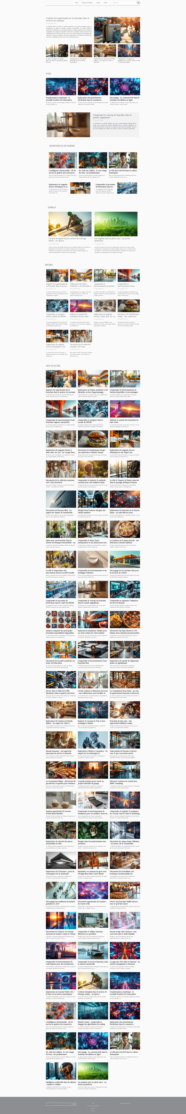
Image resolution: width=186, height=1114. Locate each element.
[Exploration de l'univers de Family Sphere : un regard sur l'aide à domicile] (105, 50)
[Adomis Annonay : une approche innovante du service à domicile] (61, 740)
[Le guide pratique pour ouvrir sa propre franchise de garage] (93, 770)
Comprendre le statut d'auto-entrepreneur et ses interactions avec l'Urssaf (92, 542)
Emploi (98, 2)
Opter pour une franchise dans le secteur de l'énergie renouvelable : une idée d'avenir (61, 542)
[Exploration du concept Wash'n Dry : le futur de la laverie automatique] (61, 980)
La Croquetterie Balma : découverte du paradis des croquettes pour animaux (61, 782)
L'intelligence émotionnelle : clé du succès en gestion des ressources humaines (62, 172)
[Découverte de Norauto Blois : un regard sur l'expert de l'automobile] (61, 499)
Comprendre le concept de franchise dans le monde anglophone (78, 60)
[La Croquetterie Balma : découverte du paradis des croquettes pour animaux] (61, 770)
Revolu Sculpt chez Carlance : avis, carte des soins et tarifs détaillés (123, 933)
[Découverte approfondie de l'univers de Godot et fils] (93, 890)
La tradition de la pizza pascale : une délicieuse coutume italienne (124, 541)
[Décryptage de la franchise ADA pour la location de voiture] (125, 559)
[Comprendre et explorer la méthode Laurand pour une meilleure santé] (93, 469)
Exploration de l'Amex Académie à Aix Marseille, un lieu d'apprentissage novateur (81, 287)
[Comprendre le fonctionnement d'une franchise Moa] (93, 649)
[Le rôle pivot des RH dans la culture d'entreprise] (123, 160)
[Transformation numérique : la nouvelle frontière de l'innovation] (61, 86)
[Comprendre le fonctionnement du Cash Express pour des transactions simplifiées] (61, 950)
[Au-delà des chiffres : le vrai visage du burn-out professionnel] (93, 160)
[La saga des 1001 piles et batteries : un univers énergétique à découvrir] (125, 950)
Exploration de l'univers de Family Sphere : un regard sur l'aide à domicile (104, 60)
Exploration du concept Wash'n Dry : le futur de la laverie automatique (60, 993)
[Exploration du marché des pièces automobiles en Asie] (61, 830)
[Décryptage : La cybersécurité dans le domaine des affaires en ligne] (125, 86)
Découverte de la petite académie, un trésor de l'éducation (60, 662)
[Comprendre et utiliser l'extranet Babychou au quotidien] (93, 920)
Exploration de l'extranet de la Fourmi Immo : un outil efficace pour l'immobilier (124, 512)
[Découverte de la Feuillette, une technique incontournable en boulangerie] (125, 860)
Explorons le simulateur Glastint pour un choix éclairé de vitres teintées (92, 632)
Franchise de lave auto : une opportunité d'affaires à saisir (121, 722)
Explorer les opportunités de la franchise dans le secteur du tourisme (56, 286)
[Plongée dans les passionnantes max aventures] (93, 830)
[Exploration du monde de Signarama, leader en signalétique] (125, 649)
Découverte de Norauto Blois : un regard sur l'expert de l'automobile (59, 511)
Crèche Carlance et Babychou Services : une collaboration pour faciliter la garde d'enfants (93, 693)
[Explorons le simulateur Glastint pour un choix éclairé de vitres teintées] (93, 619)
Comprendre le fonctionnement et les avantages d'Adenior (92, 571)
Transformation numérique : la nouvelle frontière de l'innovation (59, 99)
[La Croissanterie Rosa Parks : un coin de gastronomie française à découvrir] (125, 679)
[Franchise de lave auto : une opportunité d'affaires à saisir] (125, 709)
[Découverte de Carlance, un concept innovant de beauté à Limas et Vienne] (61, 920)
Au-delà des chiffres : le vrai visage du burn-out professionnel (93, 171)
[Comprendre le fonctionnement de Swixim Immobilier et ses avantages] (105, 275)
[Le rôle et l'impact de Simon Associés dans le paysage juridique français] (57, 50)
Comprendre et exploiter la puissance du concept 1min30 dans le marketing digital (129, 60)
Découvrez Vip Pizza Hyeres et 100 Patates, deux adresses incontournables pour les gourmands (125, 633)
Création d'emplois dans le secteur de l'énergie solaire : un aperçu (92, 993)
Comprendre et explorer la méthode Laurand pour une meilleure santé (92, 481)
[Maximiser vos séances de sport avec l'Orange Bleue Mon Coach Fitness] (93, 860)
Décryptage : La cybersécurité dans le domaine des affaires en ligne (124, 99)
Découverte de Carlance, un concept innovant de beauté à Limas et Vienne (60, 933)
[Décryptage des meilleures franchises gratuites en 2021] (61, 890)
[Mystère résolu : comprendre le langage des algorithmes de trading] (93, 1010)
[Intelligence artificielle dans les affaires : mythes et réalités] (90, 124)
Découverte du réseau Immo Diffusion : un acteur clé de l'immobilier (124, 842)
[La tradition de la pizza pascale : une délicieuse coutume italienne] (125, 529)
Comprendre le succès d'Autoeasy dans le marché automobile (93, 963)
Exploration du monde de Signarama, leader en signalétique (124, 662)
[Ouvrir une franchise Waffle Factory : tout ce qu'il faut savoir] (125, 890)
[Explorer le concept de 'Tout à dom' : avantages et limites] (93, 709)
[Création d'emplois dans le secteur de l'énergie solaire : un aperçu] (70, 224)
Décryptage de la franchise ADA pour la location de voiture (124, 571)
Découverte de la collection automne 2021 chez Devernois (80, 347)
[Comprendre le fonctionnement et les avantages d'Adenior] (93, 559)
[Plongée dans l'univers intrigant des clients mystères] (93, 499)
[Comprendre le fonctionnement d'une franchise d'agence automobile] (129, 275)
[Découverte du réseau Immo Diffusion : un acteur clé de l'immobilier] (125, 830)
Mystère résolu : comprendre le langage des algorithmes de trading (91, 1023)
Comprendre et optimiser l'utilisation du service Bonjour (124, 602)
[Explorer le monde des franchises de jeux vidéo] (81, 305)
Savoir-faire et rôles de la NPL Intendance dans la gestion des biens (60, 692)
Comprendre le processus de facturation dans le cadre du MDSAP (105, 186)
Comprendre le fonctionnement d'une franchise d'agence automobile (126, 287)
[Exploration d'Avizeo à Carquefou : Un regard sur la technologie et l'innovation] (93, 740)
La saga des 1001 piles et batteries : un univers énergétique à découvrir (125, 963)
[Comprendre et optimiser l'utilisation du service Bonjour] (125, 589)
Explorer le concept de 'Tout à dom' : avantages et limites (92, 722)
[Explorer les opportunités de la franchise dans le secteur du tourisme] (117, 30)
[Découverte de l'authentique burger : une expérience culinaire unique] (129, 305)
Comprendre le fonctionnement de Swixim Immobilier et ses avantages (104, 286)
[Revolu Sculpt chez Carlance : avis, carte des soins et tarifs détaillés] (125, 920)
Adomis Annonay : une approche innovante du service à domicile (58, 752)
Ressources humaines (87, 2)
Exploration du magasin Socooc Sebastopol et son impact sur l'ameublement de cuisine (57, 348)
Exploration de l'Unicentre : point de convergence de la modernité (60, 872)
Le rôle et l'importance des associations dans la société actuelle (60, 571)
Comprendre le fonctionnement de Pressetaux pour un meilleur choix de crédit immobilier (92, 813)
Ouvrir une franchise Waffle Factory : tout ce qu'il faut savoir (124, 903)
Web (77, 2)
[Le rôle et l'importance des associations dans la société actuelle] (61, 559)
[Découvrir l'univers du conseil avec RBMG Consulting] (125, 770)
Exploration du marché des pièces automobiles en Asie (59, 842)
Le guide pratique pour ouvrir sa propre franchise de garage (91, 782)
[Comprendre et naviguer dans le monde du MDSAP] (57, 305)
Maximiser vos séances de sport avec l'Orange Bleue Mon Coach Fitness (92, 872)
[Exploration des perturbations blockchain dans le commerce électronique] (93, 86)
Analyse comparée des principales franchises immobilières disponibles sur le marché (60, 633)
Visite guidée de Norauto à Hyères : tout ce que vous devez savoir (123, 752)
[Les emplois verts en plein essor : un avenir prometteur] (115, 224)
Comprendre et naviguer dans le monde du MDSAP (56, 315)
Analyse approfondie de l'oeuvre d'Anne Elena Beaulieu (58, 812)
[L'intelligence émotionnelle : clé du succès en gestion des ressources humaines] (63, 160)
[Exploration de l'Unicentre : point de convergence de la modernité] (61, 860)
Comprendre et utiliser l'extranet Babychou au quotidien (90, 933)
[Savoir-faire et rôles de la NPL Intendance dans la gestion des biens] (61, 679)
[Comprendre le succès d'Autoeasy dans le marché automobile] (93, 950)
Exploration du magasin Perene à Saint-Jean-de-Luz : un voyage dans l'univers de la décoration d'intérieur (105, 317)
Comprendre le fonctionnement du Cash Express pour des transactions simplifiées (59, 964)
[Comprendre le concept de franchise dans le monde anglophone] (81, 50)
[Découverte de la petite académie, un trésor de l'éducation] (61, 649)
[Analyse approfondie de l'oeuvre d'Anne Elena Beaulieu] (61, 800)
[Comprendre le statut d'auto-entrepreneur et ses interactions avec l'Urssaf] (93, 529)
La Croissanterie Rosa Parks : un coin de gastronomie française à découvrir (124, 692)
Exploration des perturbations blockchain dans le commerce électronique (89, 100)
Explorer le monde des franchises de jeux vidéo (79, 315)
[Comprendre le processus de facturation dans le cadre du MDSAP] (127, 188)
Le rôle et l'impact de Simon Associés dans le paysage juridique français (57, 60)
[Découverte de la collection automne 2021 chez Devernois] (81, 336)
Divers (105, 2)
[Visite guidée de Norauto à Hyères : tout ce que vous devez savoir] (125, 740)
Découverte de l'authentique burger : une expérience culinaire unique (128, 316)
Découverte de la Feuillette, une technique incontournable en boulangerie (122, 873)
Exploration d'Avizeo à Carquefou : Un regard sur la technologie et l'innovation (93, 753)
